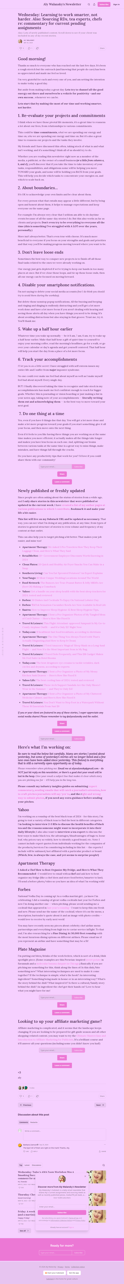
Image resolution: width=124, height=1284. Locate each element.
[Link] (14, 53)
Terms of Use (73, 1218)
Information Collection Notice (61, 1220)
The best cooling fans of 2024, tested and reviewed (65, 680)
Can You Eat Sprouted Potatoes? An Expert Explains (73, 573)
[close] (85, 1176)
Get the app (74, 1273)
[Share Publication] (94, 4)
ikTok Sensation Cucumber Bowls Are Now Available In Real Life (69, 604)
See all (23, 1230)
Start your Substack (55, 1273)
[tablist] (28, 1122)
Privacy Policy (80, 1220)
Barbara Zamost (30, 1144)
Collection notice (78, 1267)
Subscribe (104, 4)
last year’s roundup (58, 907)
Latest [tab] (27, 1165)
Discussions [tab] (36, 1165)
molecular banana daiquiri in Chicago (57, 963)
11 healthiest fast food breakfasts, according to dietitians (68, 631)
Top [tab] (20, 1165)
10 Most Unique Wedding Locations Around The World (68, 577)
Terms (67, 1267)
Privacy (60, 1267)
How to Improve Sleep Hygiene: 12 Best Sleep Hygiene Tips (65, 609)
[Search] (88, 4)
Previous (27, 1105)
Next (98, 1105)
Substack (50, 1279)
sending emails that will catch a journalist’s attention (67, 790)
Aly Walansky (29, 40)
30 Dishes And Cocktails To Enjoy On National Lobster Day (65, 600)
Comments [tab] (23, 1122)
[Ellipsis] (105, 1144)
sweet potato (93, 959)
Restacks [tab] (33, 1122)
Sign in (116, 4)
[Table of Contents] (2, 642)
